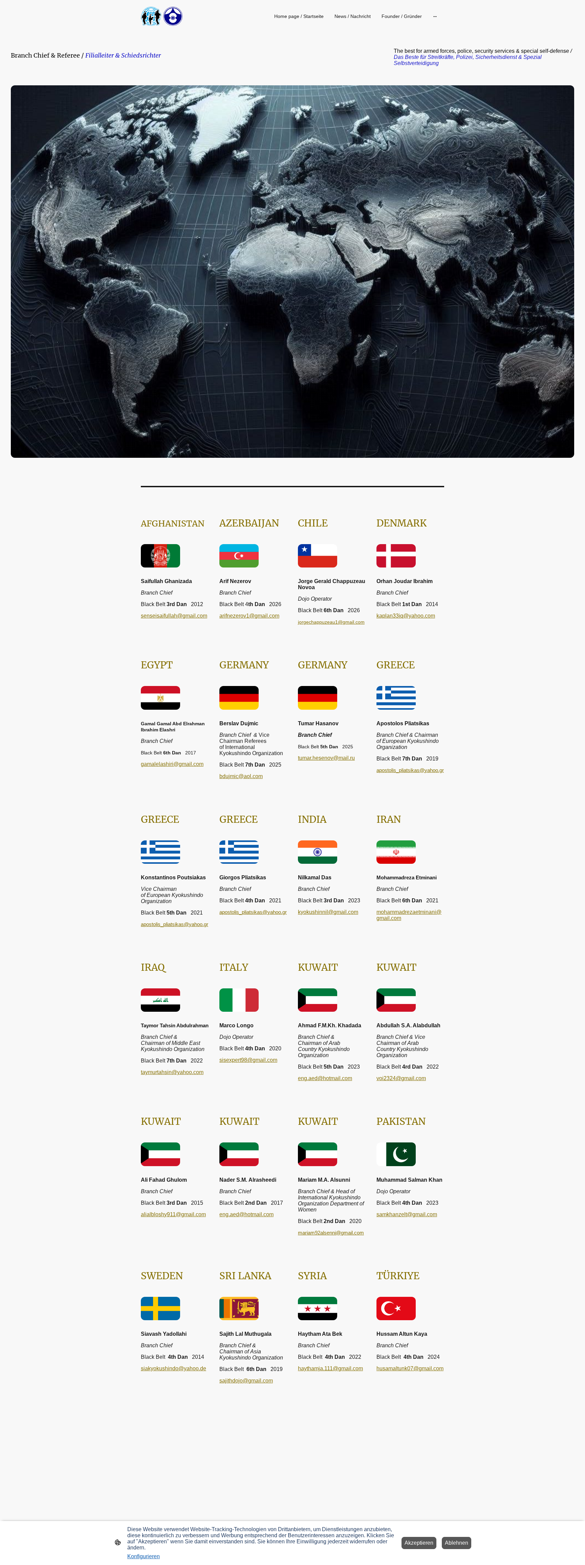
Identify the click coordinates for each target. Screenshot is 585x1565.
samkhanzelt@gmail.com (406, 1214)
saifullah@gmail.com (174, 616)
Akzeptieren (419, 1543)
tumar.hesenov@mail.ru (326, 758)
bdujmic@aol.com (241, 776)
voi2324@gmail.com (401, 1078)
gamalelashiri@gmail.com (172, 764)
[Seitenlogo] (161, 16)
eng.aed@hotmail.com (325, 1078)
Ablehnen (456, 1543)
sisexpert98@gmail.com (248, 1060)
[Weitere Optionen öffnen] (435, 16)
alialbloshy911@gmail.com (173, 1214)
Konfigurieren (143, 1556)
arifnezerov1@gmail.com (249, 616)
